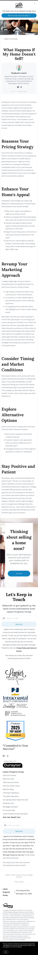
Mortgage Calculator (10, 807)
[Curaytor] (12, 767)
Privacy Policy (19, 882)
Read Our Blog (8, 789)
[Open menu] (35, 23)
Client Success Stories (11, 782)
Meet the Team (8, 779)
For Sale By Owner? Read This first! (15, 800)
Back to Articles (11, 39)
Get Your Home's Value (11, 786)
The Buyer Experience (11, 793)
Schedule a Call (8, 803)
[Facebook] (4, 756)
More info (25, 947)
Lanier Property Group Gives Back (15, 814)
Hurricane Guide (9, 810)
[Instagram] (7, 756)
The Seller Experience (11, 796)
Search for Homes (9, 775)
